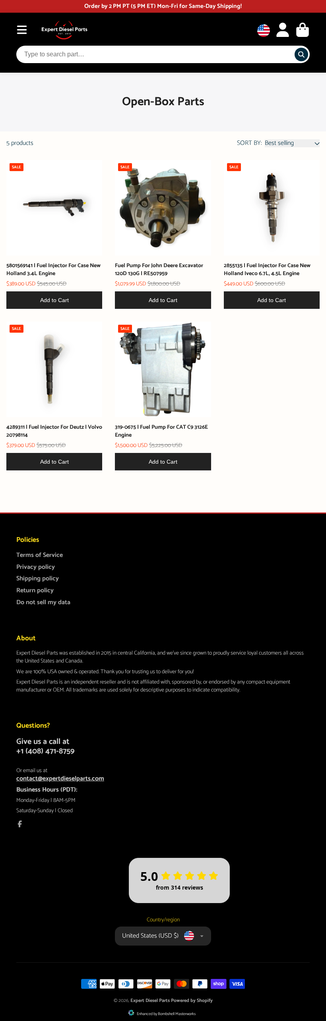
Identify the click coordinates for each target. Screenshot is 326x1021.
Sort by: (249, 143)
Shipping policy (37, 579)
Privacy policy (35, 567)
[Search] (301, 55)
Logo (64, 30)
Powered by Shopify (192, 1000)
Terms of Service (39, 555)
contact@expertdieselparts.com (60, 778)
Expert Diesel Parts (150, 1000)
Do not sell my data (43, 603)
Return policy (35, 591)
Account (283, 30)
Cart (302, 30)
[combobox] (163, 54)
